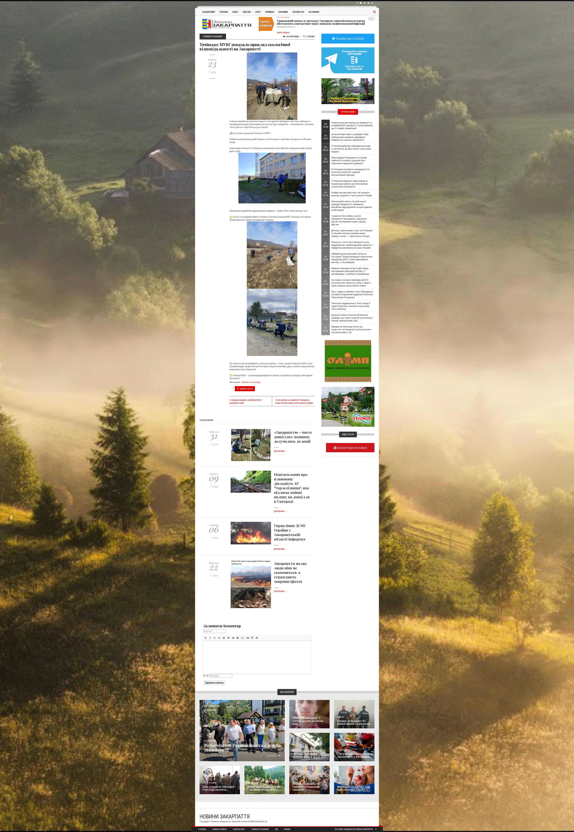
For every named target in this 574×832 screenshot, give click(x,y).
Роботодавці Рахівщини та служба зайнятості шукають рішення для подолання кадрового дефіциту (349, 160)
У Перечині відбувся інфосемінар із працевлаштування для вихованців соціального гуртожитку (349, 184)
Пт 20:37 (325, 233)
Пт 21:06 (325, 220)
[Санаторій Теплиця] (347, 406)
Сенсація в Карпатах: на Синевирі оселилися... (263, 788)
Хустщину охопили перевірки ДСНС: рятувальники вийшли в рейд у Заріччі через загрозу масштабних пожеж (351, 283)
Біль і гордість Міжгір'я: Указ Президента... (219, 788)
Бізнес (235, 11)
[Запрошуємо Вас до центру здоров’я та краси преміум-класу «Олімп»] (348, 361)
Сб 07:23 (325, 194)
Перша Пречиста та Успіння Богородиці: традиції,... (305, 786)
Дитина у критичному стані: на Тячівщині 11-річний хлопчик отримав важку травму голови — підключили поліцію (352, 233)
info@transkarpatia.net (257, 821)
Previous (369, 18)
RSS (276, 829)
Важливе (250, 783)
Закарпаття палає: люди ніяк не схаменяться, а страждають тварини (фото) (290, 572)
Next (372, 18)
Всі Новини (314, 11)
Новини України (219, 829)
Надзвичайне (208, 11)
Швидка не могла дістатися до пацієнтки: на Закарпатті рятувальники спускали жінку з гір (351, 329)
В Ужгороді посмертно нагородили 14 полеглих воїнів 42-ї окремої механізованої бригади (350, 172)
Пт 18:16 (325, 294)
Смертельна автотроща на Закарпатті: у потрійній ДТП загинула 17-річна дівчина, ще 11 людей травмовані (352, 125)
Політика (224, 11)
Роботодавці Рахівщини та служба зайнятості (242, 747)
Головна (202, 829)
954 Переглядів (292, 36)
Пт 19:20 (325, 271)
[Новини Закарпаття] (229, 24)
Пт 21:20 (325, 205)
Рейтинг (310, 36)
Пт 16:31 (325, 329)
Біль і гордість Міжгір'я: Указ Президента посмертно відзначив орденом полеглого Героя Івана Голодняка (352, 294)
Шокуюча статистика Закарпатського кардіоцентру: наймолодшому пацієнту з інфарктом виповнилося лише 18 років (352, 245)
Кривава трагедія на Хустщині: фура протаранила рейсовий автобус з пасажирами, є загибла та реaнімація (350, 271)
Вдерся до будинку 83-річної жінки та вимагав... (354, 722)
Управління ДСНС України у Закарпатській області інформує (290, 532)
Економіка (283, 11)
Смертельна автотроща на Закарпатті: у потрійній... (355, 755)
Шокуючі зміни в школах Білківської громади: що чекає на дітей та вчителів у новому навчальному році (352, 318)
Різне (339, 783)
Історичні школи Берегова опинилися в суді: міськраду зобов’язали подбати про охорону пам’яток (323, 23)
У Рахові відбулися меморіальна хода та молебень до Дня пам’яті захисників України (351, 149)
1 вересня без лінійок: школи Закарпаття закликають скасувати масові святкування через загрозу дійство (349, 220)
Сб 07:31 (325, 183)
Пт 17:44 (325, 306)
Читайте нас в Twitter (349, 38)
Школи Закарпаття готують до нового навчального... (305, 754)
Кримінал (269, 11)
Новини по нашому (251, 382)
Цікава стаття (246, 389)
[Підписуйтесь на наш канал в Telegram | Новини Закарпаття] (347, 60)
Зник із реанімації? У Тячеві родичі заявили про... (307, 721)
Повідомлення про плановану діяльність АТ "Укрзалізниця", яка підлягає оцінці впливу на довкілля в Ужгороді (292, 488)
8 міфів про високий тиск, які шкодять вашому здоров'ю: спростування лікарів (351, 194)
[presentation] (206, 638)
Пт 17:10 (325, 317)
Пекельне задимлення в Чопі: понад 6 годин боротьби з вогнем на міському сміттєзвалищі (350, 306)
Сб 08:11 (325, 172)
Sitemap (287, 829)
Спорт (258, 11)
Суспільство (298, 11)
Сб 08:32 (325, 160)
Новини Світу (239, 829)
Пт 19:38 (325, 258)
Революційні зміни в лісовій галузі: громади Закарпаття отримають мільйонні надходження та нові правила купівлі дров (351, 205)
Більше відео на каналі (351, 447)
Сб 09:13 (325, 148)
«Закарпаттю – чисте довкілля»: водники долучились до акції (293, 437)
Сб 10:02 (325, 137)
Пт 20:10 (325, 245)
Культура (247, 11)
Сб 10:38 (325, 125)
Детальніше (280, 451)
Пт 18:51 (325, 282)
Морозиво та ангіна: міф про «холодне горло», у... (353, 788)
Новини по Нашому (260, 829)
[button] (206, 638)
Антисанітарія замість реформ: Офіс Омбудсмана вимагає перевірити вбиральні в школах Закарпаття (350, 137)
